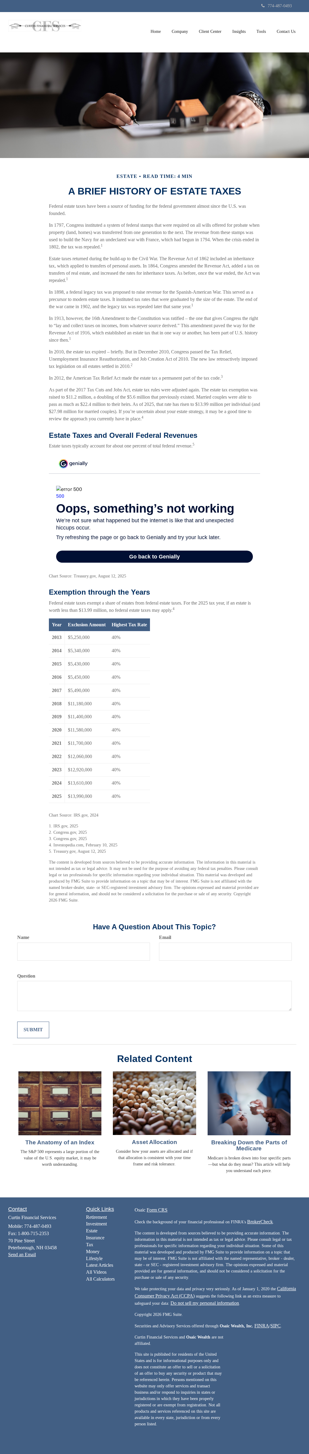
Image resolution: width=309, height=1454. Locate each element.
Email (165, 937)
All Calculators (100, 1279)
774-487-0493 (280, 6)
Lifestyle (94, 1258)
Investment (96, 1223)
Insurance (95, 1237)
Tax (89, 1244)
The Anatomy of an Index (59, 1142)
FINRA (261, 1325)
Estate (91, 1230)
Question (26, 975)
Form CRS (157, 1209)
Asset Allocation (154, 1142)
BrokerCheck (260, 1221)
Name (23, 937)
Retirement (96, 1217)
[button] (179, 31)
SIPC (275, 1325)
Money (93, 1251)
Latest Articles (99, 1265)
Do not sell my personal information (204, 1303)
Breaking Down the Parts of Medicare (249, 1145)
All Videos (96, 1272)
